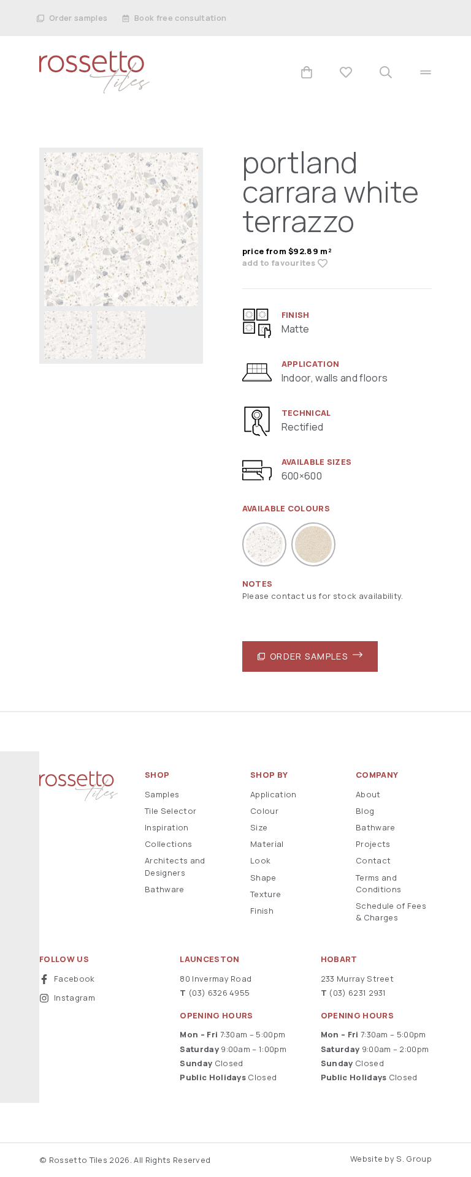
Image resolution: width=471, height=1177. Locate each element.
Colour (264, 810)
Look (260, 860)
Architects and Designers (175, 866)
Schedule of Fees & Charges (391, 911)
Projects (373, 843)
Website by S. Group (391, 1158)
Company (377, 775)
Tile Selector (170, 810)
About (368, 794)
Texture (265, 894)
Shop (157, 775)
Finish (262, 910)
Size (258, 827)
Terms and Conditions (378, 883)
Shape (263, 877)
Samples (162, 794)
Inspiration (167, 827)
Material (267, 843)
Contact (373, 860)
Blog (365, 810)
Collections (169, 843)
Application (273, 794)
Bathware (165, 889)
